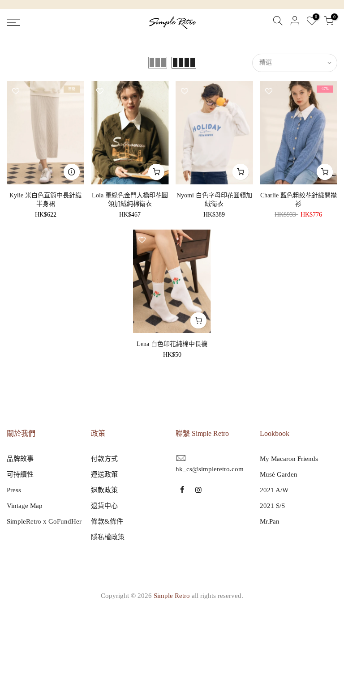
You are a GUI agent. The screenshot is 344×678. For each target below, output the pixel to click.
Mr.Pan (270, 521)
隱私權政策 (108, 537)
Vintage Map (25, 505)
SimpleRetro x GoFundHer (44, 521)
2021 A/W (274, 490)
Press (14, 490)
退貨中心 (104, 505)
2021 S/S (272, 505)
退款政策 (104, 490)
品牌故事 (20, 458)
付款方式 (104, 458)
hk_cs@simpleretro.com (210, 469)
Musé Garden (278, 474)
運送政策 (104, 474)
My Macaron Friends (289, 458)
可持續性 (20, 474)
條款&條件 (107, 521)
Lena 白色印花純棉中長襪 (172, 344)
